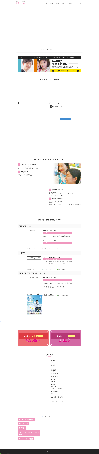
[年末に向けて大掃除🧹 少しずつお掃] (61, 112)
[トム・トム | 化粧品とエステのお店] (20, 2)
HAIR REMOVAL (72, 2)
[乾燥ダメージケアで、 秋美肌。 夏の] (76, 110)
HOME (46, 2)
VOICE (57, 2)
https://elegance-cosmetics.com (50, 259)
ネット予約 (55, 401)
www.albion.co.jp (47, 232)
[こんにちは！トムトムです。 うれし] (69, 109)
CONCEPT (52, 2)
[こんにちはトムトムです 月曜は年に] (53, 112)
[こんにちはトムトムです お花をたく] (61, 109)
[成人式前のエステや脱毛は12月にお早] (53, 109)
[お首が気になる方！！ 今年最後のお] (61, 115)
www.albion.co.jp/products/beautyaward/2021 (53, 243)
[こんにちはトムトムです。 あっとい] (76, 112)
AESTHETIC (64, 2)
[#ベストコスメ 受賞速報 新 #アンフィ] (69, 110)
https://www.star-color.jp (48, 279)
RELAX (79, 2)
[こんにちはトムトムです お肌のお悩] (69, 112)
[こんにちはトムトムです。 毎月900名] (53, 113)
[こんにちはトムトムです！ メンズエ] (69, 113)
